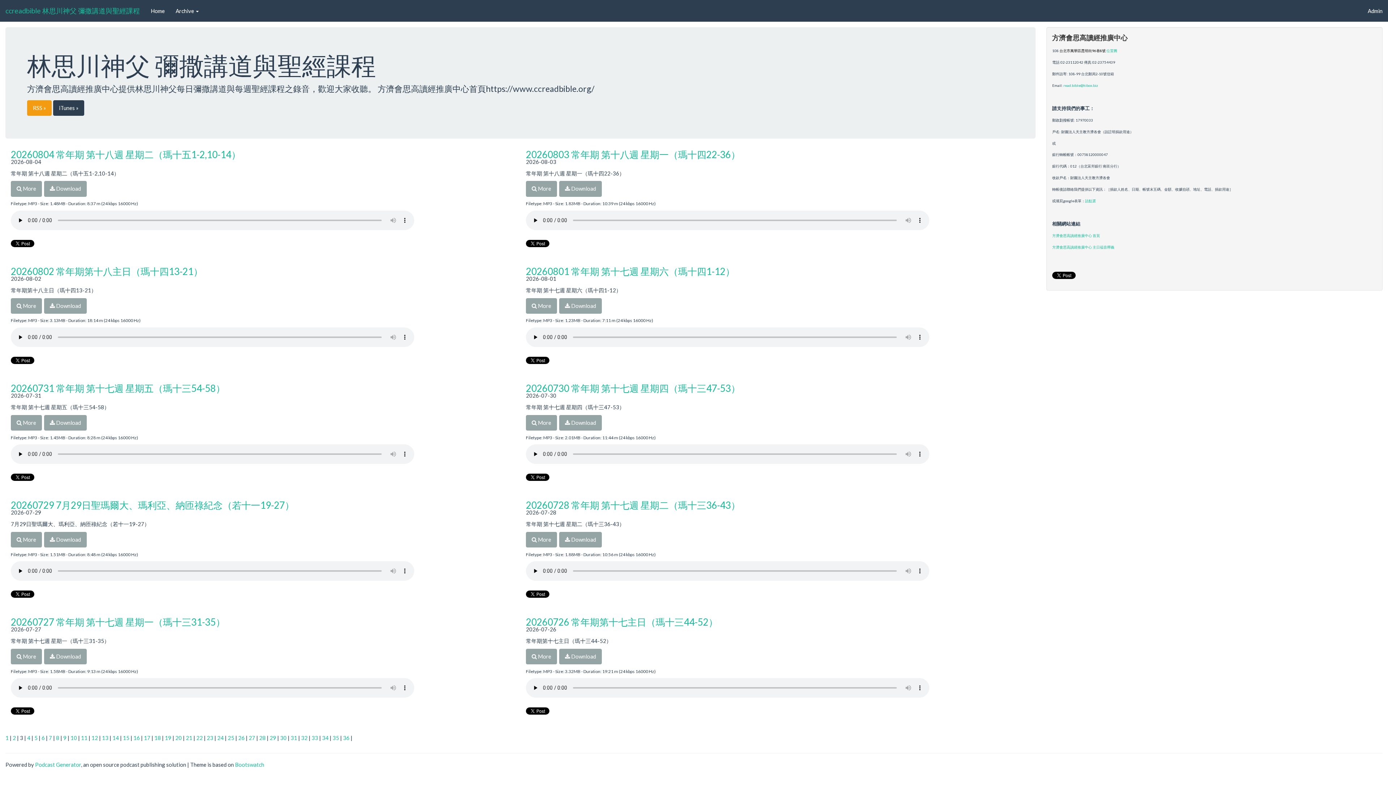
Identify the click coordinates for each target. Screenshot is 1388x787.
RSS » (39, 108)
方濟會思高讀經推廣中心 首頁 (1076, 235)
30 (283, 738)
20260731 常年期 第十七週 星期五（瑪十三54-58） (118, 388)
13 (105, 738)
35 (336, 738)
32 (304, 738)
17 (147, 738)
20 (178, 738)
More (29, 188)
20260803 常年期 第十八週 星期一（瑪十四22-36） (633, 154)
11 (84, 738)
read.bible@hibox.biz (1080, 85)
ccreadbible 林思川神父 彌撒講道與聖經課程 (72, 11)
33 (315, 738)
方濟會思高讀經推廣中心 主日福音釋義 (1083, 247)
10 (73, 738)
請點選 (1090, 201)
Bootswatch (249, 764)
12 (94, 738)
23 (210, 738)
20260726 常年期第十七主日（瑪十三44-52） (622, 622)
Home (158, 11)
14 (115, 738)
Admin (1375, 11)
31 (294, 738)
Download (68, 188)
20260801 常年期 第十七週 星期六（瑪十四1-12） (630, 271)
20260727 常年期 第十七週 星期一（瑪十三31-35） (118, 622)
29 (273, 738)
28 (262, 738)
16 (136, 738)
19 (168, 738)
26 (241, 738)
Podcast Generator (58, 764)
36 (346, 738)
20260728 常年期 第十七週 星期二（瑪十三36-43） (633, 505)
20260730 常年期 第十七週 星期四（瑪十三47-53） (633, 388)
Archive (185, 11)
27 (252, 738)
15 (126, 738)
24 (220, 738)
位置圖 (1111, 50)
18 (157, 738)
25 (231, 738)
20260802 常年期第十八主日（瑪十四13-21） (107, 271)
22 (199, 738)
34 (325, 738)
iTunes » (68, 108)
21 (189, 738)
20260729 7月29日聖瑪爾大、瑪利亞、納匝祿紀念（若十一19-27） (152, 505)
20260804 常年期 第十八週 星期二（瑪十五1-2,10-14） (126, 154)
